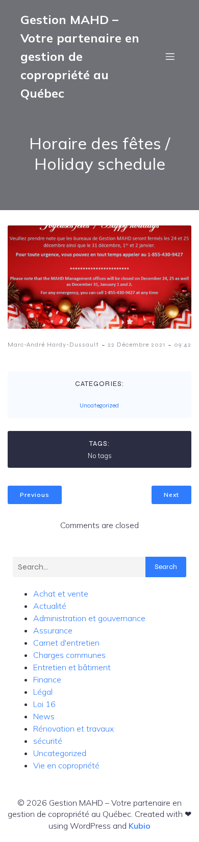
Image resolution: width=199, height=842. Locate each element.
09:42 (182, 344)
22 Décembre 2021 (136, 344)
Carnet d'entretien (66, 643)
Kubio (140, 826)
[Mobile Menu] (170, 56)
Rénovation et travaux (73, 728)
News (44, 716)
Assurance (52, 630)
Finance (47, 679)
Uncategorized (99, 405)
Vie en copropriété (66, 765)
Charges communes (69, 655)
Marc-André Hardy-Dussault (53, 344)
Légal (43, 692)
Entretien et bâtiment (72, 667)
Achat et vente (60, 593)
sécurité (47, 741)
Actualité (49, 606)
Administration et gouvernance (89, 618)
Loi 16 (44, 704)
